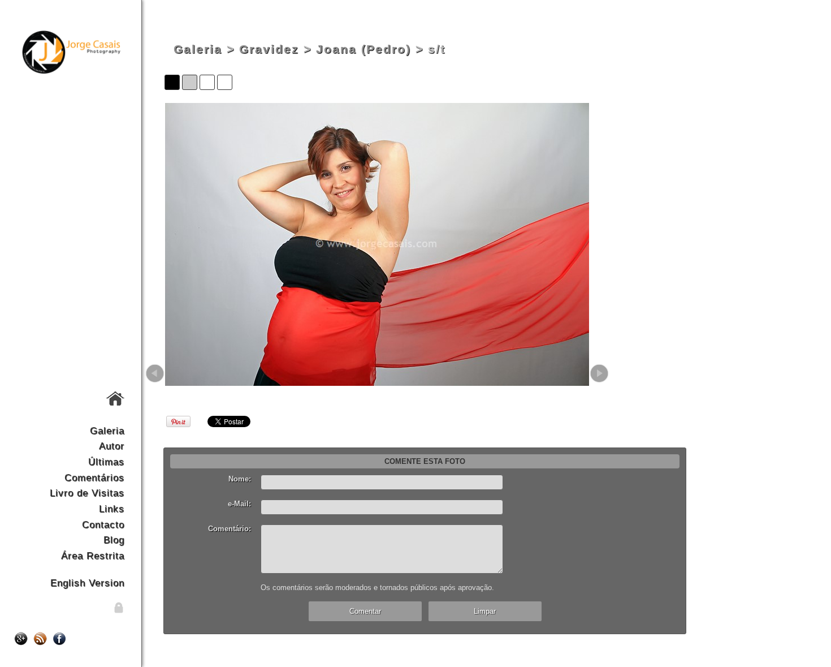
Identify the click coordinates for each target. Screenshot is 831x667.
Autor (111, 445)
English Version (87, 582)
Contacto (103, 524)
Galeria (107, 430)
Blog (113, 539)
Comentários (94, 477)
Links (111, 508)
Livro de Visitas (87, 492)
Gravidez (269, 49)
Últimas (106, 461)
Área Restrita (92, 555)
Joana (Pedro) (363, 49)
